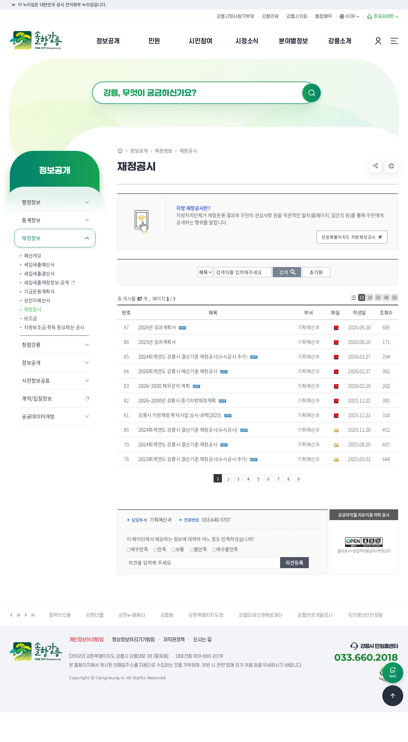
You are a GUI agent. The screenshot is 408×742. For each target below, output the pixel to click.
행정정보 (31, 202)
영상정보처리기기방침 (133, 640)
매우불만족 (227, 549)
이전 (11, 615)
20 (370, 297)
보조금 (30, 318)
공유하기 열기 (375, 166)
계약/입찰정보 (37, 398)
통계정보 (31, 220)
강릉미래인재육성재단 (260, 615)
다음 (25, 615)
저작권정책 (174, 640)
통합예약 (323, 16)
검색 (311, 93)
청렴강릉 (31, 344)
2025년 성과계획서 (157, 341)
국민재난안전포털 (365, 615)
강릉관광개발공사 (314, 615)
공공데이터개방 (38, 416)
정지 (18, 615)
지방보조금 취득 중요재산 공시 (54, 327)
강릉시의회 (296, 16)
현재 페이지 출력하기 (391, 166)
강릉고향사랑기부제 (235, 16)
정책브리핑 (60, 615)
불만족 (200, 549)
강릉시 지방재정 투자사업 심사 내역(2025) (179, 414)
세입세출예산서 (39, 264)
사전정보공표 (36, 380)
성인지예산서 (37, 300)
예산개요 (33, 255)
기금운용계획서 (39, 291)
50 (394, 297)
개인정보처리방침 (86, 640)
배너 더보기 (33, 615)
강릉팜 (167, 615)
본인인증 (379, 41)
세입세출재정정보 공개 (46, 282)
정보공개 (31, 362)
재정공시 (33, 309)
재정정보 (31, 238)
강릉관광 (270, 16)
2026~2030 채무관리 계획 (164, 385)
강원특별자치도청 (205, 615)
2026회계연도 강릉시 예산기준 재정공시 (177, 371)
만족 (161, 549)
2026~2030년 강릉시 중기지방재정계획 (177, 400)
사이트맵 (394, 41)
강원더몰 (94, 615)
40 (386, 297)
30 (378, 297)
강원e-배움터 (132, 615)
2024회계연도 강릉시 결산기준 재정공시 (177, 444)
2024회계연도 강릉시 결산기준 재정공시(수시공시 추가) (192, 356)
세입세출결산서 (39, 273)
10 (361, 297)
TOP (392, 695)
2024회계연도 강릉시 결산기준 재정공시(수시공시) (187, 429)
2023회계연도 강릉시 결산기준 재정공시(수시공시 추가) (192, 458)
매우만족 (139, 549)
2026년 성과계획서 (157, 327)
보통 (180, 549)
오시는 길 (202, 640)
